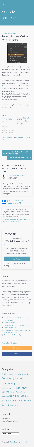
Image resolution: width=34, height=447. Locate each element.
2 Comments (19, 137)
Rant (4, 405)
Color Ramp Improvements (18, 158)
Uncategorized (14, 405)
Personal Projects (22, 400)
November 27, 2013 (10, 33)
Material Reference (15, 392)
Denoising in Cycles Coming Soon (14, 335)
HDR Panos (20, 388)
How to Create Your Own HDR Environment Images (15, 153)
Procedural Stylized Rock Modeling (23, 119)
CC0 (12, 263)
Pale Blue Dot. (8, 320)
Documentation (7, 137)
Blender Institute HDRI (11, 323)
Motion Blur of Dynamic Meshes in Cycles (17, 330)
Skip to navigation (3, 4)
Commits (24, 374)
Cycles (16, 383)
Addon (5, 374)
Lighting (5, 391)
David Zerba (12, 203)
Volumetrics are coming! (6, 128)
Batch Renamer (6, 118)
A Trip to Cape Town (10, 332)
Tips (8, 404)
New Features (17, 395)
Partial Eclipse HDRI (10, 328)
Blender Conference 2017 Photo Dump (16, 318)
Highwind (23, 442)
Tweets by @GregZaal (9, 343)
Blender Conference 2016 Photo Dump (16, 325)
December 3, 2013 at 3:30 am (17, 201)
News (9, 400)
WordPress (14, 442)
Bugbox (11, 374)
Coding (17, 374)
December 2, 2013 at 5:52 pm (17, 175)
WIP (20, 405)
